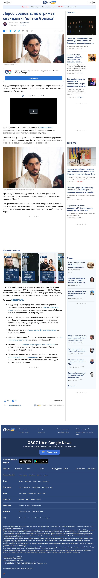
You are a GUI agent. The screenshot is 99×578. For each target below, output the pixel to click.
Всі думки (71, 386)
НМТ (51, 487)
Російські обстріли (71, 7)
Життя (42, 469)
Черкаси (45, 475)
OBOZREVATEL (17, 300)
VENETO (60, 7)
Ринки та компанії (24, 505)
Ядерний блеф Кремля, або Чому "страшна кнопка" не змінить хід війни (76, 280)
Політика (18, 469)
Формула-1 (46, 481)
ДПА (43, 487)
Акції (39, 493)
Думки (70, 258)
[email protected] (25, 563)
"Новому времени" (45, 127)
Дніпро (39, 475)
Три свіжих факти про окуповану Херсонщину (76, 350)
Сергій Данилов (72, 354)
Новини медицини (24, 511)
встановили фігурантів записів (42, 330)
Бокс (39, 481)
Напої (27, 499)
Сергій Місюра (72, 298)
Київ (20, 475)
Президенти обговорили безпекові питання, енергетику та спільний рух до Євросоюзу (81, 178)
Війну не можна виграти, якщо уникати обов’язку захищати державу (77, 338)
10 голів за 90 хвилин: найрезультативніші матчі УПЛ (77, 362)
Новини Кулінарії (36, 499)
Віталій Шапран (72, 380)
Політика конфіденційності (84, 429)
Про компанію (23, 429)
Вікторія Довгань (13, 22)
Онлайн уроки (36, 487)
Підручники (26, 487)
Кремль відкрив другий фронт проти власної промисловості (76, 375)
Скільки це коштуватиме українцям (78, 46)
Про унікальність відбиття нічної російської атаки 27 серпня (77, 294)
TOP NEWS (71, 143)
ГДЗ (20, 487)
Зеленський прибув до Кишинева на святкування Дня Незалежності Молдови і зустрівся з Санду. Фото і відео (81, 171)
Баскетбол (28, 481)
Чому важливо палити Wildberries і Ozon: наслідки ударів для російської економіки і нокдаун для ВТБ (76, 265)
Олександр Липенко (73, 367)
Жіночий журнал (45, 518)
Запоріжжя (32, 475)
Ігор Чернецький (72, 343)
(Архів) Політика (24, 22)
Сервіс (44, 493)
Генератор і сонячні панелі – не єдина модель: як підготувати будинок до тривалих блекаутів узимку (79, 40)
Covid (41, 511)
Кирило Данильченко (74, 269)
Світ (28, 469)
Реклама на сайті (24, 432)
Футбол (21, 481)
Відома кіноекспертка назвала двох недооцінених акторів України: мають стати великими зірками (76, 82)
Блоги (66, 469)
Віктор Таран (71, 285)
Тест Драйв (22, 493)
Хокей (35, 481)
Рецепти (21, 499)
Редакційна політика (15, 405)
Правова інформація (63, 429)
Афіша (21, 518)
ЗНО (47, 487)
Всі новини (92, 469)
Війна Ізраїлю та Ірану (49, 7)
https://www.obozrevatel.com (67, 526)
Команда (40, 429)
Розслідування (57, 469)
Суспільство (80, 469)
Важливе (71, 12)
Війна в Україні (35, 7)
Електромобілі (31, 493)
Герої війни (25, 7)
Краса (32, 518)
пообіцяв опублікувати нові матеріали (38, 344)
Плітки (26, 518)
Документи (41, 432)
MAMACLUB (35, 511)
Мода (37, 518)
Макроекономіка (36, 505)
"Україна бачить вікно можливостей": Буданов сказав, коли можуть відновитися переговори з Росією (80, 208)
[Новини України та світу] (37, 406)
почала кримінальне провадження (23, 357)
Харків (25, 475)
